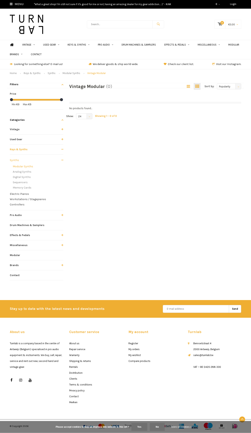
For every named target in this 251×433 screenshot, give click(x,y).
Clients (73, 378)
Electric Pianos (19, 194)
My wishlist (134, 355)
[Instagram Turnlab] (20, 380)
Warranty (74, 355)
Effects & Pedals (175, 44)
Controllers (17, 204)
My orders (134, 349)
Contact (36, 54)
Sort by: (209, 86)
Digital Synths (22, 177)
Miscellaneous (207, 44)
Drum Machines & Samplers (139, 44)
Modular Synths (71, 73)
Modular (233, 44)
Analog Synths (22, 171)
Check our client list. (181, 64)
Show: (70, 116)
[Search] (158, 24)
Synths (51, 73)
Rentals (73, 366)
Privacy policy (77, 390)
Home (12, 45)
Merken (73, 402)
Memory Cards (22, 187)
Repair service (77, 349)
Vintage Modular (96, 73)
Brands (14, 54)
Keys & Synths (77, 44)
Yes (139, 427)
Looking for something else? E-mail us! (38, 64)
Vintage (26, 44)
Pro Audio (104, 44)
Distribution (76, 372)
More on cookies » (181, 427)
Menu (19, 4)
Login (233, 4)
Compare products (139, 361)
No (157, 427)
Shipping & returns (80, 361)
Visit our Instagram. (228, 64)
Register (133, 343)
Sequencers (20, 182)
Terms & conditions (80, 384)
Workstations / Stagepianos (28, 199)
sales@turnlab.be (203, 355)
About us (74, 343)
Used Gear (49, 44)
